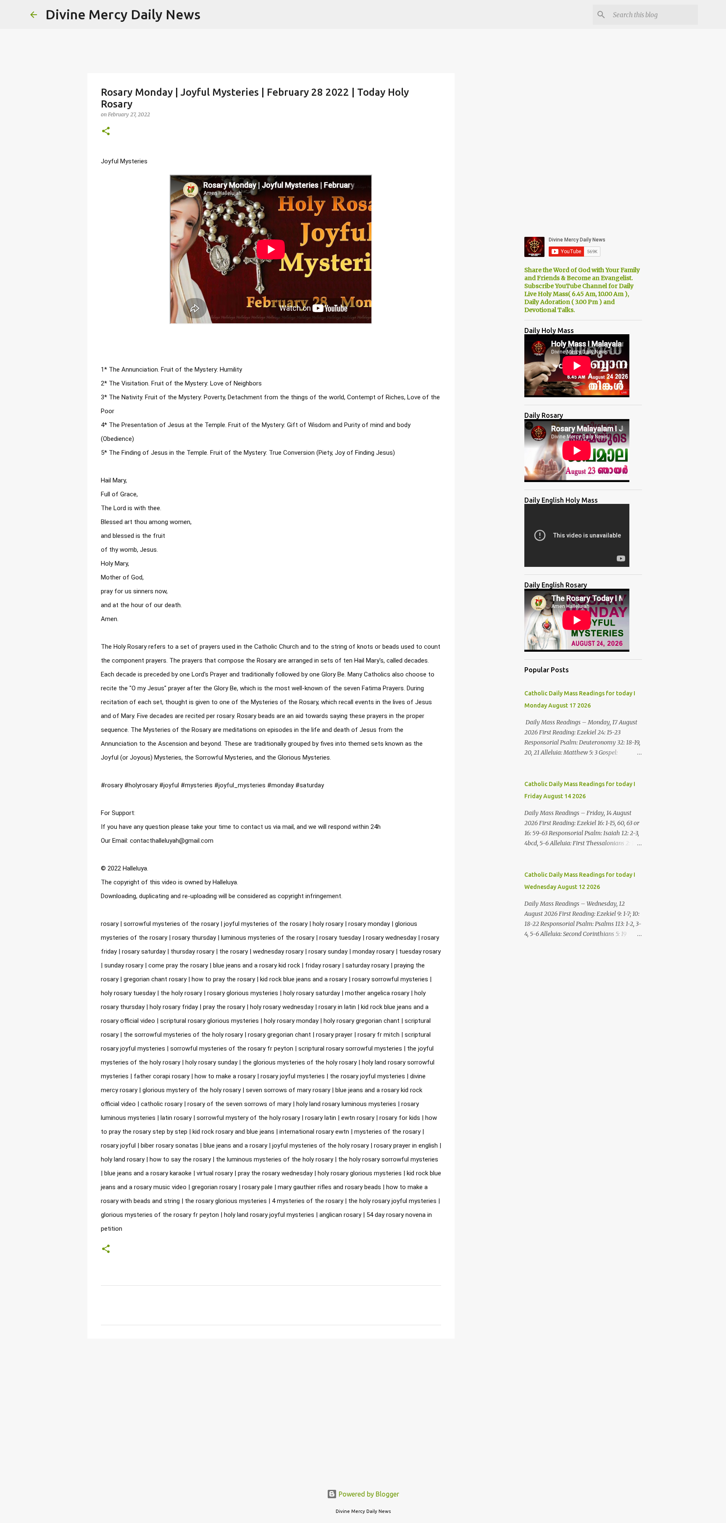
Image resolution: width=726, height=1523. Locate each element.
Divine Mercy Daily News (122, 14)
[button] (106, 131)
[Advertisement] (271, 1410)
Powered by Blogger (368, 1494)
